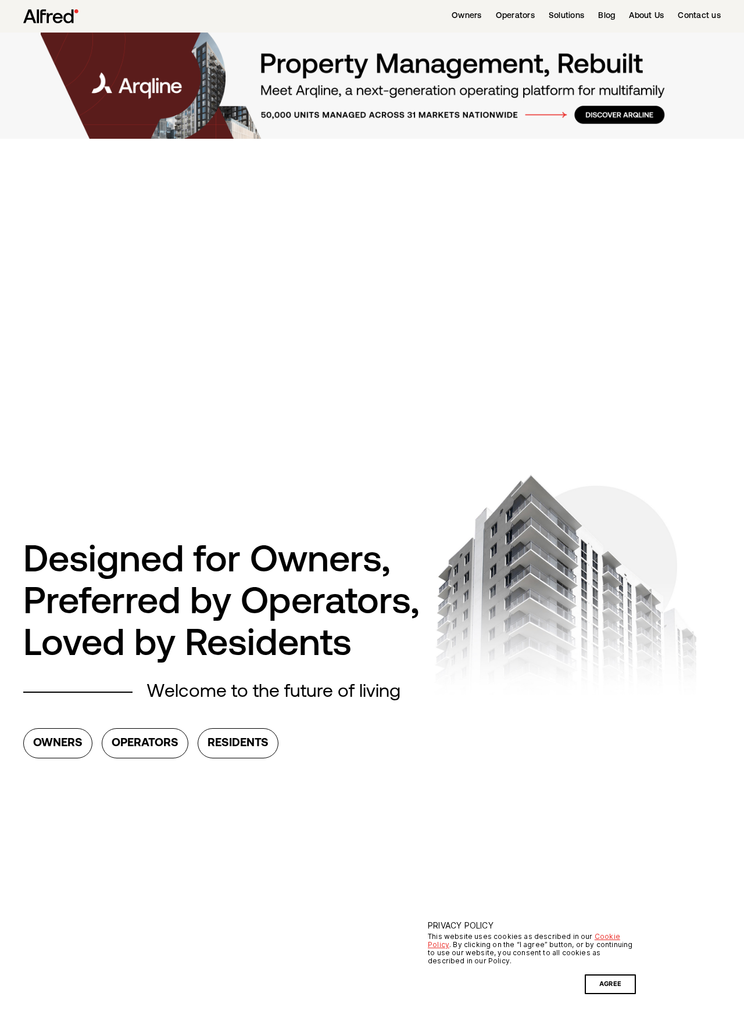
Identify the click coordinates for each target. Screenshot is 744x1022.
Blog (606, 16)
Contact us (699, 16)
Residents (238, 743)
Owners (467, 16)
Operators (515, 16)
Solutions (566, 16)
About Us (646, 16)
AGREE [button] (610, 984)
